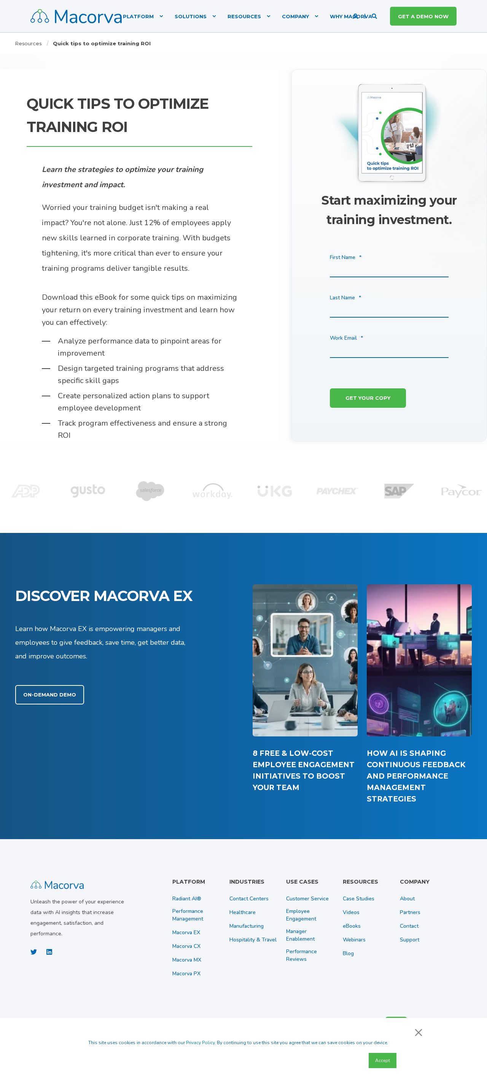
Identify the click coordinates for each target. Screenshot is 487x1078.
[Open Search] (375, 15)
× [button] (418, 1032)
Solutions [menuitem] (191, 16)
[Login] (356, 15)
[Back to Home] (76, 16)
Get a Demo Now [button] (423, 16)
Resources (28, 43)
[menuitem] (139, 16)
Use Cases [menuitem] (302, 882)
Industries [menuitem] (246, 882)
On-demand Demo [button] (49, 695)
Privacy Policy (200, 1043)
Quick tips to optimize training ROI (102, 43)
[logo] (57, 884)
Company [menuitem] (295, 16)
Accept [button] (382, 1060)
